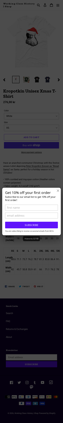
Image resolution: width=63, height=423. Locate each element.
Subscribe (31, 225)
